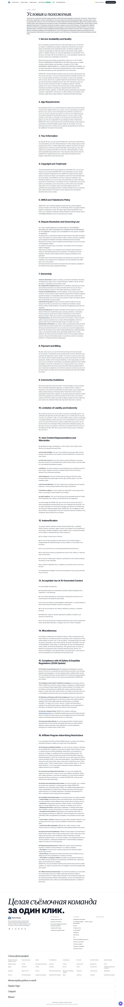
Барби (64, 974)
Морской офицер (108, 959)
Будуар (9, 966)
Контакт (75, 925)
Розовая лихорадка (26, 974)
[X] (12, 929)
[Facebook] (19, 929)
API (74, 937)
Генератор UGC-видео (56, 928)
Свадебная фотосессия (56, 919)
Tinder (105, 964)
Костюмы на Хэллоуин (56, 921)
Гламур (37, 966)
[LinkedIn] (22, 929)
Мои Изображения (60, 2)
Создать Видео (24, 2)
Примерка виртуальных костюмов (109, 967)
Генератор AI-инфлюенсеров (57, 930)
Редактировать (33, 2)
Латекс (78, 966)
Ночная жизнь (93, 966)
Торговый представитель (41, 964)
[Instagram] (15, 929)
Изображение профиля (109, 974)
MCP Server (76, 934)
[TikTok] (25, 929)
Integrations (76, 932)
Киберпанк (79, 970)
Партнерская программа (79, 919)
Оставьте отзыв (77, 928)
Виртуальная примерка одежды (68, 971)
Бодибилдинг (107, 970)
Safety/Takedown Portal (45, 713)
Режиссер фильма (26, 959)
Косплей (10, 974)
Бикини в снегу (25, 970)
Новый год (79, 974)
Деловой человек (94, 959)
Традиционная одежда (40, 974)
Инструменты (44, 2)
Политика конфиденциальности (80, 939)
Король (37, 959)
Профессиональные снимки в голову (12, 960)
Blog (54, 2)
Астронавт (79, 959)
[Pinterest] (9, 929)
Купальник (24, 966)
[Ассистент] (121, 1004)
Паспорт (37, 970)
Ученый (23, 964)
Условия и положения (78, 941)
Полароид (51, 966)
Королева (92, 974)
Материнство (93, 964)
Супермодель (66, 959)
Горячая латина (93, 970)
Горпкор (65, 964)
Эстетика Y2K (80, 964)
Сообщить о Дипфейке (78, 946)
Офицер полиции (12, 964)
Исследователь (52, 959)
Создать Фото (15, 2)
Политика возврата (78, 944)
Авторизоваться (111, 2)
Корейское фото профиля (55, 974)
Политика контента (77, 948)
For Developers (76, 930)
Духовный (10, 970)
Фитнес (64, 966)
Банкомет (51, 964)
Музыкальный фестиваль (55, 970)
